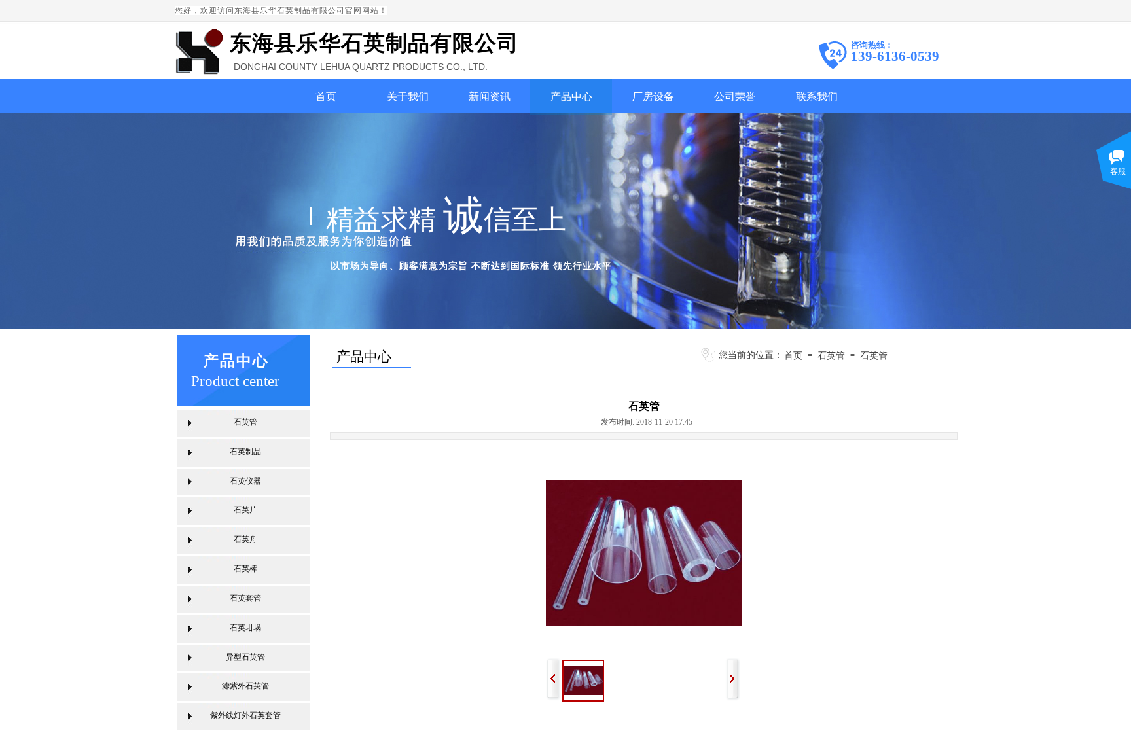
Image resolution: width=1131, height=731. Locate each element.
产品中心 (571, 96)
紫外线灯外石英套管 (245, 715)
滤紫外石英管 (245, 685)
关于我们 (408, 96)
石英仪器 (245, 481)
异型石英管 (245, 657)
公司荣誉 (735, 96)
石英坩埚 (245, 627)
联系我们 (817, 96)
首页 (325, 96)
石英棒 (245, 568)
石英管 (831, 355)
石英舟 (245, 539)
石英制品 (245, 451)
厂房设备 (653, 96)
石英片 (245, 509)
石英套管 (245, 598)
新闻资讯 (490, 96)
